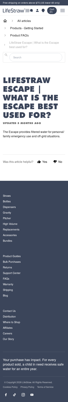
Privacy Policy (27, 387)
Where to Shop (11, 322)
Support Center (11, 273)
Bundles (7, 240)
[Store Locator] (43, 10)
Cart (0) (52, 10)
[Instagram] (23, 395)
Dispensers (9, 207)
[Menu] (62, 10)
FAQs (6, 278)
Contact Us (9, 311)
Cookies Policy (10, 387)
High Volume (10, 224)
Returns (7, 267)
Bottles (7, 201)
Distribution (9, 316)
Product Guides (12, 256)
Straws (7, 195)
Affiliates (8, 327)
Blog (5, 295)
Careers (7, 333)
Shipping (8, 290)
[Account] (37, 10)
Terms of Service (45, 387)
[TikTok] (14, 395)
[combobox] (34, 57)
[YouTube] (32, 395)
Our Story (8, 339)
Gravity (7, 212)
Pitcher (7, 218)
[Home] (5, 21)
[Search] (31, 10)
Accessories (10, 235)
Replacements (11, 229)
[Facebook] (6, 395)
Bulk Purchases (12, 261)
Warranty (8, 284)
